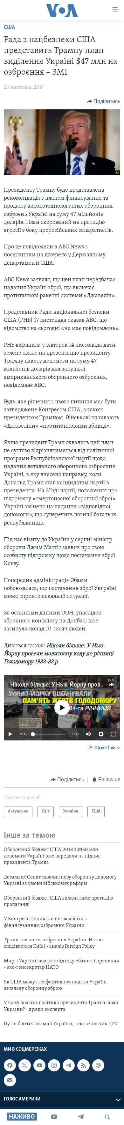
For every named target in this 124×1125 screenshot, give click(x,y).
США (9, 28)
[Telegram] (81, 1117)
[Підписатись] (10, 1080)
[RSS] (83, 1065)
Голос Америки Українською (48, 693)
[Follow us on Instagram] (54, 1065)
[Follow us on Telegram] (69, 1065)
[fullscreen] (113, 734)
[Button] (104, 101)
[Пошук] (107, 1117)
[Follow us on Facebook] (10, 1065)
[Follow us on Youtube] (39, 1065)
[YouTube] (54, 1117)
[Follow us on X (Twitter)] (24, 1065)
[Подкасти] (98, 1065)
